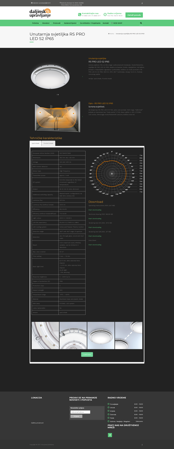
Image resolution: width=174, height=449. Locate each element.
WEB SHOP (117, 23)
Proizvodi (56, 23)
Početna (35, 23)
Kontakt (106, 23)
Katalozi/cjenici (70, 23)
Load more (87, 354)
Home (112, 33)
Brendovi (45, 23)
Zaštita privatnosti (37, 423)
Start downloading (95, 210)
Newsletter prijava (77, 408)
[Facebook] (142, 3)
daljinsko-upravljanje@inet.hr (42, 3)
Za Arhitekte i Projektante (90, 23)
